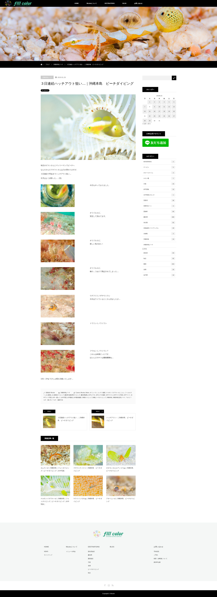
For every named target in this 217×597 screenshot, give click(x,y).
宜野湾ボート (159, 206)
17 (159, 111)
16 (154, 111)
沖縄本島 (109, 397)
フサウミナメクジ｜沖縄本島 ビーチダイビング (87, 469)
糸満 (159, 269)
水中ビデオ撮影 (100, 395)
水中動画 (70, 397)
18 (164, 111)
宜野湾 (159, 200)
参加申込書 (157, 562)
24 (159, 116)
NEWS (46, 551)
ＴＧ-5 (128, 397)
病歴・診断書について (160, 558)
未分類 (159, 222)
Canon (78, 392)
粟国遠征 (90, 558)
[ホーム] (41, 62)
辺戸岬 (159, 275)
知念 (159, 258)
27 (174, 116)
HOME (77, 3)
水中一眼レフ (56, 397)
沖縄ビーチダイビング (99, 397)
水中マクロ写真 (118, 395)
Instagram (108, 585)
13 (174, 106)
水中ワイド (127, 395)
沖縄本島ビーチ (47, 77)
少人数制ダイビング (58, 395)
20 (174, 111)
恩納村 (159, 211)
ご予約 (156, 555)
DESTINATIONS (110, 3)
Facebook (104, 585)
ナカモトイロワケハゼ (113, 392)
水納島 (159, 233)
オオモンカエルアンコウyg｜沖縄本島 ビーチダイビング (120, 469)
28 (144, 120)
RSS (112, 585)
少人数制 (48, 395)
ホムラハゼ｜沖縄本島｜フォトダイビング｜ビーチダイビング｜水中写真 (55, 469)
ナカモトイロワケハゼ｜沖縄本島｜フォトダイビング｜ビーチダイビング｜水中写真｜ (55, 501)
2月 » (149, 124)
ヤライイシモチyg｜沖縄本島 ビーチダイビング (87, 500)
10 (159, 106)
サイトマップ (48, 555)
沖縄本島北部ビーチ (119, 397)
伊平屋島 (159, 189)
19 (169, 111)
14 (144, 111)
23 (154, 116)
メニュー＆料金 (70, 551)
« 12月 (144, 124)
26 (169, 116)
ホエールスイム (159, 173)
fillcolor (53, 392)
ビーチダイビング (93, 569)
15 (149, 111)
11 (164, 106)
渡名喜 (159, 253)
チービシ (159, 167)
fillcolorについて (92, 3)
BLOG (124, 3)
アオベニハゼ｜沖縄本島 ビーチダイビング (120, 500)
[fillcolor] (108, 536)
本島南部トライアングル (159, 228)
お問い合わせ (138, 3)
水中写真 (64, 397)
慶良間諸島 (84, 395)
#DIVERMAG (159, 161)
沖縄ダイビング (87, 397)
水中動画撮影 (77, 397)
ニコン (122, 392)
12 (169, 106)
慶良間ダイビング (74, 395)
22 (149, 116)
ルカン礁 (159, 178)
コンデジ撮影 (101, 392)
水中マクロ (109, 395)
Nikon (87, 392)
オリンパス (93, 392)
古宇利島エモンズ (159, 195)
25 (164, 116)
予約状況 (156, 551)
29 (149, 120)
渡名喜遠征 (91, 551)
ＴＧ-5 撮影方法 (57, 400)
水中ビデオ (91, 395)
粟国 (159, 264)
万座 (159, 184)
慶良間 (67, 395)
